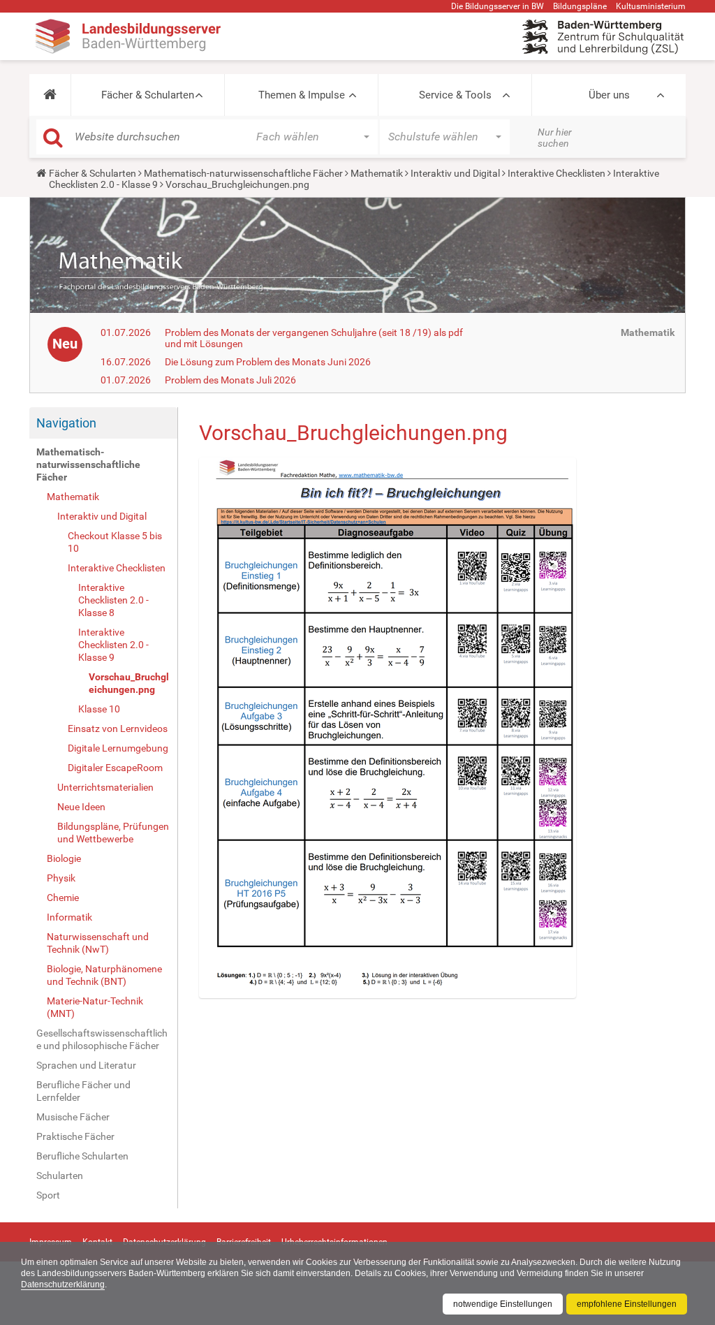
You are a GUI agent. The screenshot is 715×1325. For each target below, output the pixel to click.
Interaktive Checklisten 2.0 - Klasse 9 (113, 645)
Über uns (609, 95)
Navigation (66, 423)
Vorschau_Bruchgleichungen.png (129, 683)
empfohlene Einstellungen (627, 1304)
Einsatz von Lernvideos (118, 728)
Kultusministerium (651, 6)
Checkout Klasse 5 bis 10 (115, 542)
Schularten (59, 1175)
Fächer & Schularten (147, 95)
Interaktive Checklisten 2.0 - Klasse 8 (113, 600)
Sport (48, 1195)
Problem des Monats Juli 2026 (230, 380)
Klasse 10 (99, 709)
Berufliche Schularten (82, 1156)
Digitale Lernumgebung (118, 748)
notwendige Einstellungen (502, 1304)
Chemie (63, 897)
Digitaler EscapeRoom (115, 767)
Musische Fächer (73, 1116)
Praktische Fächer (75, 1136)
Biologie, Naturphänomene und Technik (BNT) (104, 975)
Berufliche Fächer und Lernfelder (83, 1091)
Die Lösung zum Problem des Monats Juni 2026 (268, 361)
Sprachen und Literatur (86, 1065)
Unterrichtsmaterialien (105, 787)
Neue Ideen (81, 806)
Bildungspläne (580, 6)
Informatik (69, 917)
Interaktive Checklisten (556, 173)
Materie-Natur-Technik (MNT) (95, 1007)
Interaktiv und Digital (455, 173)
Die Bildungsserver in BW (497, 6)
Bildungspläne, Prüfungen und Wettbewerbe (113, 832)
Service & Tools (455, 95)
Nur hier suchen (555, 137)
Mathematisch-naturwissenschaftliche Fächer (243, 173)
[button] (50, 95)
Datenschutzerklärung (63, 1284)
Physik (61, 878)
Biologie (64, 858)
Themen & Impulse (301, 95)
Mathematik (377, 173)
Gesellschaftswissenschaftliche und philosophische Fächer (102, 1039)
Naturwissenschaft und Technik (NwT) (98, 943)
